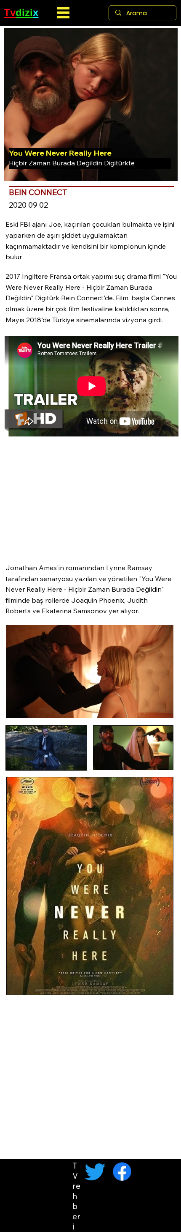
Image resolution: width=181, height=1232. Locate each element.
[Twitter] (95, 1171)
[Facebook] (122, 1171)
